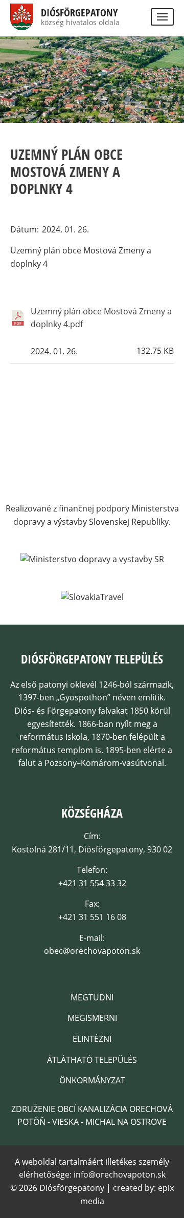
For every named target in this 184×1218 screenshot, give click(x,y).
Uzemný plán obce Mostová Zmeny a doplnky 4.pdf (101, 318)
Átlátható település (92, 1059)
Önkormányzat (92, 1080)
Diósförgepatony (79, 12)
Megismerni (92, 1017)
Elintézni (92, 1038)
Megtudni (92, 997)
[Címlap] (21, 23)
